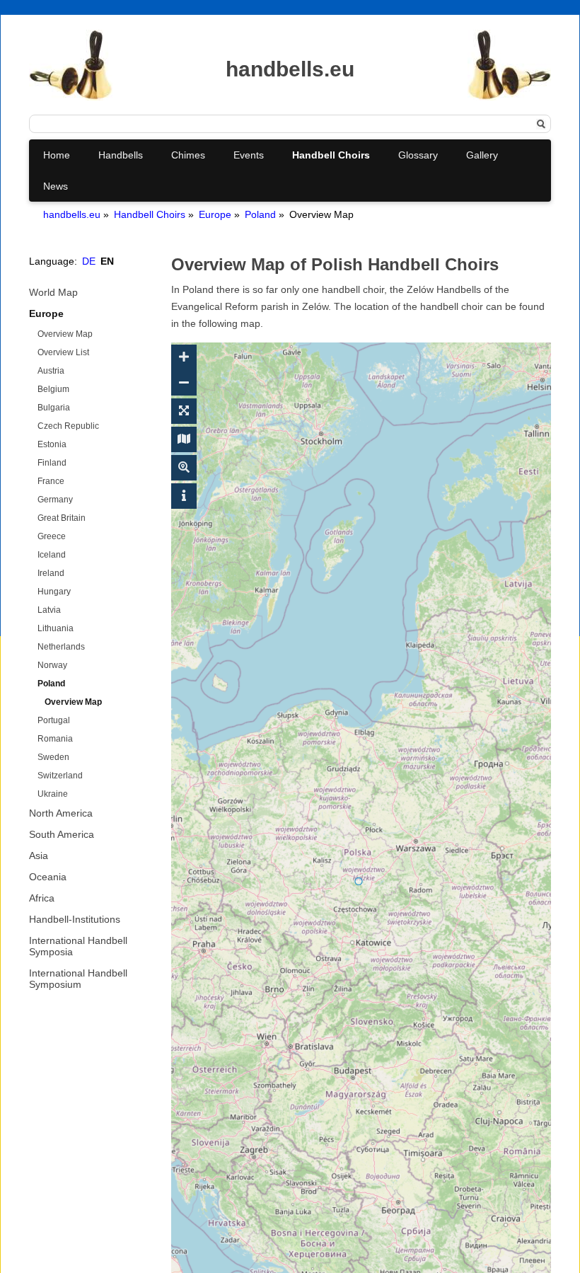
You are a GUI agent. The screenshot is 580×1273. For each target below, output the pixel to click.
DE (88, 261)
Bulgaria (53, 408)
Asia (38, 855)
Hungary (54, 592)
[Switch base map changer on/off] (184, 439)
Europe (215, 214)
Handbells (120, 155)
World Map (53, 292)
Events (248, 155)
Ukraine (52, 794)
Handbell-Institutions (74, 919)
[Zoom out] (184, 383)
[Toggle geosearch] (184, 467)
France (50, 481)
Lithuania (55, 628)
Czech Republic (68, 426)
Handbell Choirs (331, 155)
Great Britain (61, 518)
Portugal (53, 720)
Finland (51, 463)
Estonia (51, 444)
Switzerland (60, 775)
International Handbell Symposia (78, 946)
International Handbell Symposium (78, 978)
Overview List (63, 352)
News (55, 186)
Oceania (47, 876)
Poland (260, 214)
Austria (50, 371)
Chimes (188, 155)
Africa (41, 898)
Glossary (418, 155)
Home (56, 155)
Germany (55, 500)
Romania (55, 739)
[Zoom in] (184, 357)
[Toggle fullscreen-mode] (184, 411)
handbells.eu (71, 214)
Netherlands (61, 647)
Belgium (53, 389)
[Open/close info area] (184, 496)
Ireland (50, 573)
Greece (51, 536)
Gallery (482, 155)
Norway (52, 665)
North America (61, 813)
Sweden (53, 757)
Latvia (49, 610)
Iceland (51, 555)
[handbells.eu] (70, 97)
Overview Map (65, 334)
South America (61, 834)
